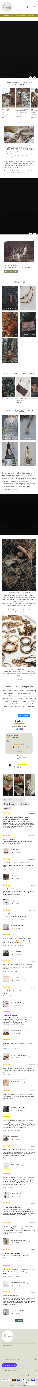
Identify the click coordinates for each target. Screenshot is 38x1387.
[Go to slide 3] (20, 755)
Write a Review (24, 715)
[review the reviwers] (8, 741)
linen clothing (27, 473)
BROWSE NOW (10, 271)
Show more (19, 1320)
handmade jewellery (19, 476)
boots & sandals (8, 478)
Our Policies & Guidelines (13, 1359)
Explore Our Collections (12, 1350)
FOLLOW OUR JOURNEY (10, 1370)
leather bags (6, 476)
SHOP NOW (19, 680)
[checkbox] (7, 808)
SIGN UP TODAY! (8, 1345)
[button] (8, 779)
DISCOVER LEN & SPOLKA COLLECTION (19, 610)
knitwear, (31, 476)
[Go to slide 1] (17, 755)
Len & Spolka (7, 595)
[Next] (34, 77)
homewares (22, 478)
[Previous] (30, 77)
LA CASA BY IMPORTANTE (11, 1354)
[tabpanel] (19, 1061)
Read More (19, 751)
